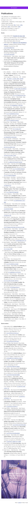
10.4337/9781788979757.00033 (13, 366)
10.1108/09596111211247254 (14, 272)
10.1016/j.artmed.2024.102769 (15, 78)
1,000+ (21, 25)
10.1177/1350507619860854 (10, 175)
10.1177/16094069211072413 (12, 113)
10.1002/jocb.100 (7, 215)
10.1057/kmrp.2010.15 (14, 287)
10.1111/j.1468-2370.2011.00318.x (11, 280)
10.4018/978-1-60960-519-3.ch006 (13, 441)
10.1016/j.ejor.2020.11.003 (9, 147)
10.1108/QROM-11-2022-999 (16, 105)
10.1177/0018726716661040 (12, 192)
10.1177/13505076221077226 (19, 95)
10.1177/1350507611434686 (12, 264)
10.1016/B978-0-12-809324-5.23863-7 (14, 358)
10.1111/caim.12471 (17, 128)
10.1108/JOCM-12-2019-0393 (10, 137)
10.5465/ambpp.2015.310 (20, 240)
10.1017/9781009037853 (9, 47)
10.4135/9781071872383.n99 (12, 341)
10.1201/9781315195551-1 (12, 406)
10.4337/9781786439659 (9, 54)
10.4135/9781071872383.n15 (12, 333)
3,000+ (19, 26)
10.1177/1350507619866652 (19, 169)
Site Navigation (14, 7)
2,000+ (8, 26)
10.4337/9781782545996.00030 (13, 433)
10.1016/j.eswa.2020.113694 (10, 155)
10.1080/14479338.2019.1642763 (15, 162)
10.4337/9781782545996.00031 (19, 425)
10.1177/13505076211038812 (12, 120)
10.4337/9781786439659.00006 (13, 374)
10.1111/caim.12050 (8, 249)
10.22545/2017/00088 (8, 209)
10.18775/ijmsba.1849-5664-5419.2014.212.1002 (14, 227)
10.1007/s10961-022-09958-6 (20, 88)
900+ (15, 25)
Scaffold (19, 502)
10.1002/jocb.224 (7, 185)
